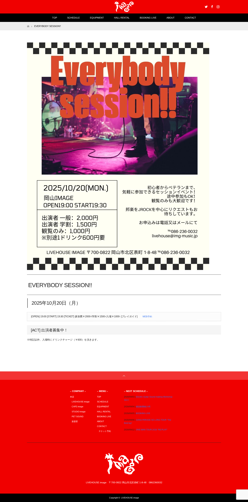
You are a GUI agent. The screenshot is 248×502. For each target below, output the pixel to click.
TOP (54, 17)
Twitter (205, 6)
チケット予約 (105, 431)
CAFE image (77, 406)
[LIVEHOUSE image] (124, 476)
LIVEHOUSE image (81, 402)
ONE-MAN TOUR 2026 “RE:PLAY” (151, 430)
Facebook (211, 6)
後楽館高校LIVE (143, 406)
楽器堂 (75, 421)
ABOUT (171, 17)
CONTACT (190, 17)
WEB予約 (147, 316)
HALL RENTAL (122, 17)
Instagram (217, 6)
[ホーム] (28, 23)
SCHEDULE (73, 17)
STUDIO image (79, 411)
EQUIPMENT (97, 17)
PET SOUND (78, 416)
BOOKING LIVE (148, 17)
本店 (72, 397)
